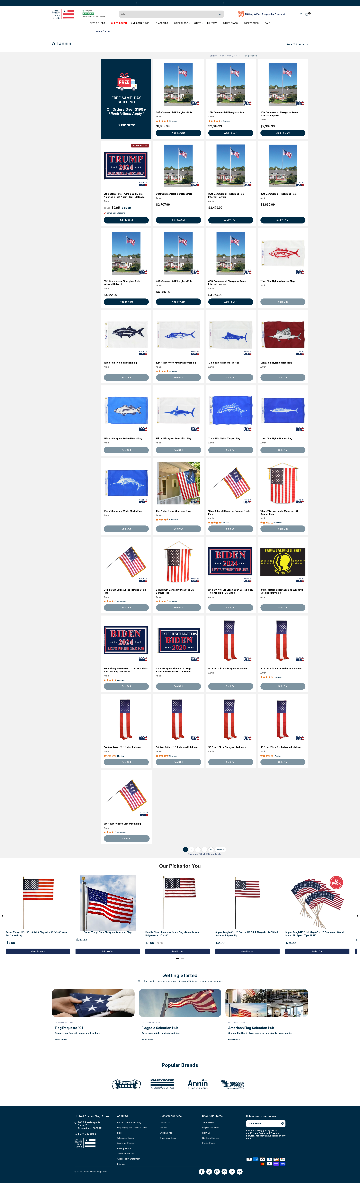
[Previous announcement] (136, 3)
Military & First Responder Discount (265, 14)
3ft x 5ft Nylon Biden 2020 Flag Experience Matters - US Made (173, 670)
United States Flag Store (95, 1171)
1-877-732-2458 (87, 1133)
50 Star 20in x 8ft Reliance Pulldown (280, 747)
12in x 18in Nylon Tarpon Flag (224, 438)
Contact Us (165, 1122)
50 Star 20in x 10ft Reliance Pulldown (281, 668)
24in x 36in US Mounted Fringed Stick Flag (125, 591)
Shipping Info (166, 1132)
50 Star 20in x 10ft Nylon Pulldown (227, 668)
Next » (220, 849)
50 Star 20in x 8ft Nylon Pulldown (227, 747)
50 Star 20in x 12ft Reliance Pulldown (177, 747)
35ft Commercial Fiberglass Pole (278, 194)
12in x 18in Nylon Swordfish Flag (173, 438)
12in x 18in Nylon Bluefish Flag (120, 362)
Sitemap (121, 1164)
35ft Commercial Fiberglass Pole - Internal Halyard (122, 283)
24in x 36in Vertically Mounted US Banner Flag (175, 591)
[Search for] (221, 14)
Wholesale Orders (125, 1138)
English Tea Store (210, 1127)
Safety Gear (208, 1122)
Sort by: (213, 56)
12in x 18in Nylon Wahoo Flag (276, 438)
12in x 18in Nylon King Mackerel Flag (176, 362)
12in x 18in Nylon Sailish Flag (276, 362)
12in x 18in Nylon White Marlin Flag (123, 511)
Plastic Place (208, 1143)
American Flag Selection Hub (251, 1028)
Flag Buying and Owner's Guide (132, 1127)
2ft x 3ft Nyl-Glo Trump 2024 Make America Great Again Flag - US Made (124, 195)
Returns (163, 1127)
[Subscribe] (282, 1123)
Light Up (206, 1132)
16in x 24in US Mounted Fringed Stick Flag (229, 513)
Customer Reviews (126, 1143)
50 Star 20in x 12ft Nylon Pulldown (123, 747)
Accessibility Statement (128, 1158)
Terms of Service (125, 1153)
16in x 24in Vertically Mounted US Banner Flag (279, 513)
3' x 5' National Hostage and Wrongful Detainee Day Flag (281, 591)
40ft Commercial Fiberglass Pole (174, 281)
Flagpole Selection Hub (160, 1028)
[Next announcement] (224, 3)
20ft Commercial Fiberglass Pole (174, 112)
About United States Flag (129, 1122)
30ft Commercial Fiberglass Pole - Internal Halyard (227, 195)
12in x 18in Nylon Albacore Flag (277, 281)
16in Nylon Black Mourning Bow (173, 511)
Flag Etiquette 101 (69, 1028)
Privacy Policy (124, 1148)
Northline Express (210, 1138)
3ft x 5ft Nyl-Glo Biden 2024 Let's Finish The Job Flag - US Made (126, 670)
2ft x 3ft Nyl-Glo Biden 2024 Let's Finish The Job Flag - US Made (230, 591)
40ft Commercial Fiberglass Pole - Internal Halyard (227, 283)
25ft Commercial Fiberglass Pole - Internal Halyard (279, 114)
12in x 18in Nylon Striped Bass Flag (123, 438)
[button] (98, 23)
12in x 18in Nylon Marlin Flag (223, 362)
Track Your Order (168, 1138)
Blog (119, 1132)
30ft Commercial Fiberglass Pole (174, 194)
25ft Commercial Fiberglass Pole (226, 112)
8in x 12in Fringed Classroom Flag (122, 823)
